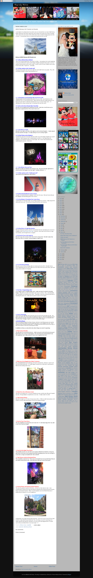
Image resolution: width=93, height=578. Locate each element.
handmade (70, 327)
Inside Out (65, 335)
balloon (59, 275)
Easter (72, 309)
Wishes (63, 401)
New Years (65, 353)
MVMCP (63, 352)
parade (61, 360)
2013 (61, 259)
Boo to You (64, 279)
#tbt (59, 264)
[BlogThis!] (35, 525)
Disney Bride (61, 296)
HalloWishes (60, 327)
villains (62, 394)
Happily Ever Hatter (63, 328)
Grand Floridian (74, 323)
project (75, 366)
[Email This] (34, 525)
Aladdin (71, 268)
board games (74, 277)
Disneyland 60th (62, 304)
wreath (66, 402)
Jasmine (59, 338)
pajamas (74, 358)
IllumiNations (63, 334)
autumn (59, 273)
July (62, 225)
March (62, 232)
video (75, 393)
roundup (75, 370)
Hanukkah (75, 327)
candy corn (63, 283)
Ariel (59, 272)
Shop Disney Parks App (28, 231)
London (66, 342)
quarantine (69, 368)
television (62, 384)
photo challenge (63, 361)
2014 (61, 257)
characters (72, 284)
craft (69, 292)
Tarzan (59, 384)
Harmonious (70, 328)
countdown (65, 292)
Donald (73, 306)
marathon (75, 345)
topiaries (59, 388)
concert (59, 290)
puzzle (65, 368)
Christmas (74, 286)
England (75, 310)
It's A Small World (70, 337)
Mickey (70, 348)
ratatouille (75, 369)
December (63, 216)
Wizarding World (68, 401)
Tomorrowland (60, 387)
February (63, 250)
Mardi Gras (60, 346)
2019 (61, 211)
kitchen (66, 339)
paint (62, 358)
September (63, 221)
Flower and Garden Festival (64, 317)
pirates (76, 361)
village (59, 394)
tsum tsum (63, 389)
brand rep (72, 279)
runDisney (61, 372)
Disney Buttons (68, 296)
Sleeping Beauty (74, 376)
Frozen (68, 319)
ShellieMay (75, 375)
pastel (68, 360)
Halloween (74, 325)
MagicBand (60, 343)
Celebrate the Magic (62, 284)
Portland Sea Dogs (72, 365)
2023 (61, 203)
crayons (72, 292)
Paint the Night (66, 358)
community (75, 289)
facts (59, 313)
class (59, 289)
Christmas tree (61, 287)
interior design (71, 335)
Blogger (69, 574)
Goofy (70, 323)
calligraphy (65, 282)
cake (66, 280)
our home (75, 357)
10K (66, 264)
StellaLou (66, 382)
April (62, 230)
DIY (68, 306)
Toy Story (64, 388)
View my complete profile (68, 94)
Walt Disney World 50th (63, 397)
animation (67, 271)
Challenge (68, 284)
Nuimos (63, 354)
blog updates (63, 277)
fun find (72, 319)
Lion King (62, 341)
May (62, 228)
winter (70, 400)
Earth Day (68, 309)
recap (59, 370)
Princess (60, 366)
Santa (76, 372)
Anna (70, 271)
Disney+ (62, 303)
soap (73, 379)
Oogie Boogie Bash (61, 357)
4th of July (75, 264)
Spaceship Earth (64, 380)
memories (75, 346)
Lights (59, 341)
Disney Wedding (70, 301)
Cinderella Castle (74, 287)
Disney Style (63, 301)
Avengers (63, 273)
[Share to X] (37, 525)
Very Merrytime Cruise (69, 393)
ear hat (64, 309)
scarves (59, 374)
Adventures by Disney (62, 268)
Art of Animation (62, 272)
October (62, 219)
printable (71, 366)
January (62, 251)
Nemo (74, 352)
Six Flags (65, 376)
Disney (75, 294)
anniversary (74, 271)
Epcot (59, 311)
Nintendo (59, 354)
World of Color (74, 401)
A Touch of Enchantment (66, 265)
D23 (62, 293)
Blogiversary (69, 277)
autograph (75, 272)
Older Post (52, 566)
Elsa (59, 310)
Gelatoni (67, 320)
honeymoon (64, 333)
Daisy (69, 293)
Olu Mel (71, 354)
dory (63, 307)
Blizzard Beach (72, 276)
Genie (70, 320)
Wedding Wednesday (68, 399)
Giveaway (69, 321)
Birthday (67, 276)
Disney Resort (61, 300)
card (67, 283)
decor (62, 294)
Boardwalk (60, 279)
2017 (61, 214)
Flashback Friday (71, 316)
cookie (63, 290)
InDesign (60, 335)
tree (76, 388)
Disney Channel (74, 296)
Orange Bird (67, 357)
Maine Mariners (74, 343)
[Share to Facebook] (38, 525)
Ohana (66, 354)
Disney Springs (71, 300)
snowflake (65, 379)
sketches (69, 376)
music (76, 350)
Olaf (68, 354)
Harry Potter (74, 328)
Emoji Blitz (62, 310)
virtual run (70, 394)
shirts (59, 376)
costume (60, 292)
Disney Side (66, 300)
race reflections (74, 368)
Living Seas (60, 342)
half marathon (62, 325)
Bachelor (67, 273)
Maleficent (71, 345)
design (71, 294)
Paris (64, 360)
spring (72, 380)
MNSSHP (60, 349)
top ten (75, 387)
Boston (69, 279)
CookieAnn (67, 290)
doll (70, 306)
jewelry (62, 338)
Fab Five (72, 311)
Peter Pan (75, 360)
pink (72, 361)
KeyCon (75, 338)
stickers (70, 382)
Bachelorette (71, 273)
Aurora (73, 272)
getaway (76, 320)
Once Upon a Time (62, 356)
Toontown (65, 387)
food (72, 317)
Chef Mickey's (60, 286)
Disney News (65, 298)
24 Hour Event (69, 264)
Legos (72, 339)
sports (68, 380)
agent (68, 268)
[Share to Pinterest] (39, 525)
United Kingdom (61, 391)
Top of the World (70, 387)
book (67, 279)
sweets (72, 383)
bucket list (21, 526)
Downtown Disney (68, 307)
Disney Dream (71, 297)
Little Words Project (74, 341)
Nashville (71, 352)
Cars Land (70, 283)
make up (59, 345)
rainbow (59, 369)
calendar (70, 281)
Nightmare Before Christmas (72, 353)
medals (69, 346)
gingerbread (60, 321)
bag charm (75, 273)
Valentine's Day (61, 393)
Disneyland (73, 303)
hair (72, 324)
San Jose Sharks (70, 372)
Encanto (65, 310)
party (66, 360)
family (71, 313)
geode (73, 320)
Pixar (72, 362)
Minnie (75, 348)
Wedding (71, 397)
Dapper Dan (72, 293)
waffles (74, 394)
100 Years (62, 264)
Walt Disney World (28, 526)
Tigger (71, 385)
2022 (61, 205)
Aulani (70, 272)
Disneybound (67, 303)
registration (63, 370)
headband (68, 329)
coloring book (70, 289)
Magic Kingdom (73, 342)
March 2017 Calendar (65, 247)
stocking (76, 382)
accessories (61, 267)
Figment (59, 316)
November (63, 217)
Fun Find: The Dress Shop (66, 233)
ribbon (73, 370)
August (62, 223)
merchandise (62, 348)
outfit (59, 358)
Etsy (62, 311)
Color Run (66, 289)
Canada (69, 282)
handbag (65, 327)
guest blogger (68, 324)
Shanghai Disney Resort (68, 375)
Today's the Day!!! (64, 237)
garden (64, 320)
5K (58, 265)
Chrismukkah (67, 286)
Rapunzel (71, 369)
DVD (62, 309)
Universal (68, 391)
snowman (69, 379)
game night (60, 320)
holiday (69, 331)
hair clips (76, 324)
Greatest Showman (61, 324)
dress (76, 307)
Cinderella (66, 287)
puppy (62, 368)
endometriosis (70, 310)
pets (59, 361)
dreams (73, 307)
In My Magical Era (74, 334)
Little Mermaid (67, 341)
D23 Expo (65, 293)
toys (67, 388)
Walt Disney (61, 396)
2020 (61, 209)
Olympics (75, 354)
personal (72, 360)
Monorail (67, 349)
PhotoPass (69, 361)
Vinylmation (66, 394)
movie (63, 350)
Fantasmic (75, 313)
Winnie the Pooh (65, 400)
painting (70, 358)
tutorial (68, 389)
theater (72, 384)
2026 (61, 198)
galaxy (76, 319)
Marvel (65, 346)
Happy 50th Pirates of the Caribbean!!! (68, 235)
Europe (65, 311)
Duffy (59, 309)
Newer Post (19, 566)
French (64, 319)
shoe (62, 376)
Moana (64, 349)
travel (74, 388)
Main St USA (68, 343)
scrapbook (73, 374)
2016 (61, 254)
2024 (61, 202)
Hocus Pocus (64, 331)
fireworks (64, 316)
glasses (63, 323)
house (68, 333)
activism (67, 267)
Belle (63, 276)
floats (76, 316)
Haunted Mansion (62, 329)
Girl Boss (65, 321)
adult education (73, 267)
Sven (69, 383)
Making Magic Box (65, 345)
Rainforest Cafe (65, 369)
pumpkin (59, 368)
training (70, 388)
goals (67, 323)
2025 (61, 200)
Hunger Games (73, 333)
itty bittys (75, 337)
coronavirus (73, 290)
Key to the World (69, 338)
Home (35, 566)
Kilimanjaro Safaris (61, 339)
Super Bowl (65, 383)
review (69, 370)
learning (69, 339)
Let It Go (75, 339)
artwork (67, 272)
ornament (71, 357)
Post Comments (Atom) (26, 569)
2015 (61, 255)
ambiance (75, 268)
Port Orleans (64, 365)
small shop (69, 377)
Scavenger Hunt (64, 374)
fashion (59, 314)
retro (67, 370)
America (60, 269)
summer (60, 383)
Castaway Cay (74, 283)
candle (73, 282)
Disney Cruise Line (63, 297)
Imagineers (68, 334)
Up (70, 391)
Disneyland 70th (70, 304)
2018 (61, 212)
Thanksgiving (67, 384)
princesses (65, 366)
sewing (62, 375)
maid (63, 343)
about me (75, 265)
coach (62, 289)
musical (59, 352)
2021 (61, 207)
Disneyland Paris (64, 306)
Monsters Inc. (71, 349)
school (69, 374)
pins (74, 361)
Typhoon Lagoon (74, 389)
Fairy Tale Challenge (64, 313)
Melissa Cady (67, 93)
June (62, 226)
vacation (74, 391)
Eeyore (75, 309)
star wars (62, 382)
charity (76, 284)
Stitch (73, 382)
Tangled (75, 383)
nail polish (66, 352)
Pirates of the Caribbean (64, 362)
